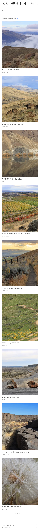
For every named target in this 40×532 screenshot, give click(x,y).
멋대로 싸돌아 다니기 (14, 3)
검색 (32, 3)
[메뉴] (36, 3)
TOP (36, 526)
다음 (27, 514)
